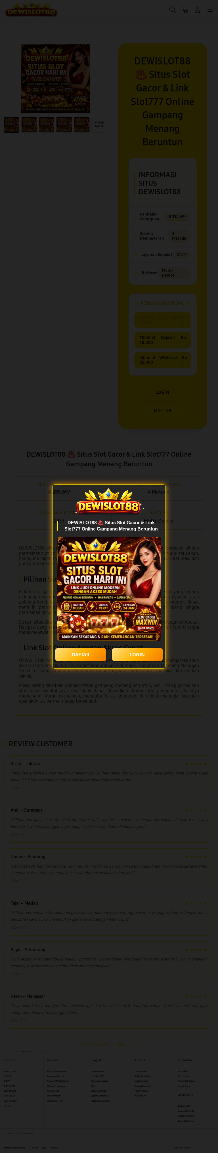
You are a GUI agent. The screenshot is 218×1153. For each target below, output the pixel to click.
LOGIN (137, 654)
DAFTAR (80, 654)
